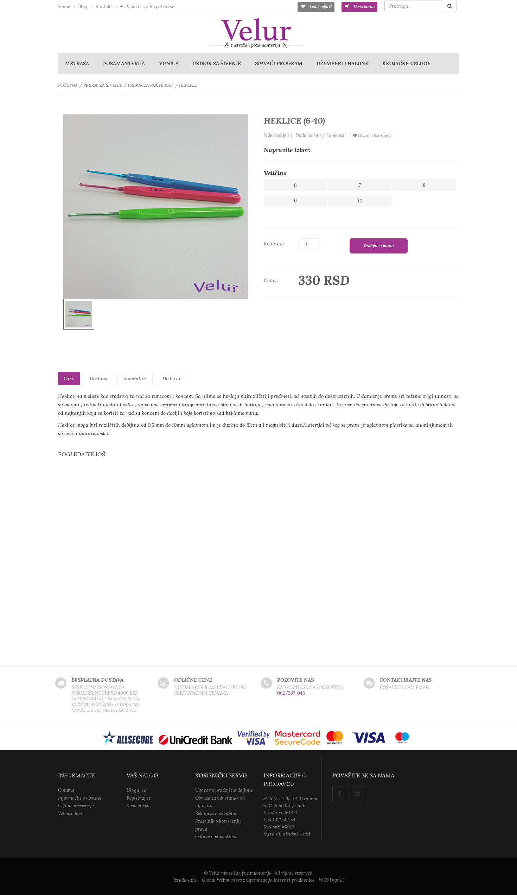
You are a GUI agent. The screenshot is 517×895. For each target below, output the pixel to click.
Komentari (135, 378)
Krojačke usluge (406, 63)
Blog (82, 7)
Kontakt (103, 7)
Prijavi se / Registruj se (149, 7)
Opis (69, 378)
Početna (68, 85)
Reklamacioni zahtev (216, 813)
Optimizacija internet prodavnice (280, 880)
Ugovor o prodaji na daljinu (223, 790)
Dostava (99, 378)
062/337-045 (291, 693)
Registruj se (139, 798)
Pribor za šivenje (217, 63)
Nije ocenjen (276, 135)
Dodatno (171, 378)
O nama (66, 790)
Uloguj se (136, 790)
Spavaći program (278, 63)
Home (64, 7)
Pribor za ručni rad (150, 85)
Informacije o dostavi (79, 798)
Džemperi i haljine (342, 63)
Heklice (188, 85)
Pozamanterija (124, 63)
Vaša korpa (363, 6)
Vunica (169, 63)
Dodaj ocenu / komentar (320, 135)
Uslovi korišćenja (76, 806)
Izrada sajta (185, 880)
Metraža (77, 63)
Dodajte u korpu (379, 245)
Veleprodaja (70, 813)
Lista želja (319, 6)
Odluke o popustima (215, 837)
